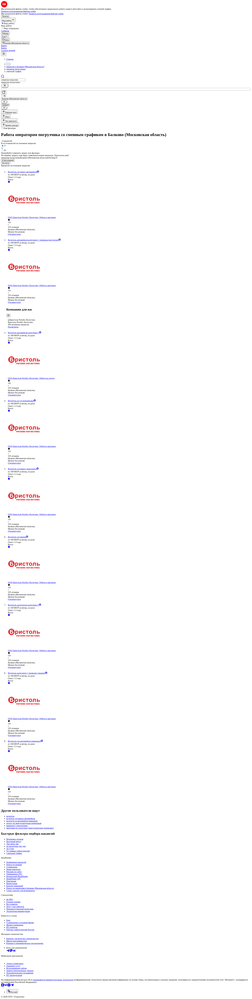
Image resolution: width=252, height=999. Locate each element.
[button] (4, 46)
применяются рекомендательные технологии (53, 980)
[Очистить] (4, 86)
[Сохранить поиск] (3, 93)
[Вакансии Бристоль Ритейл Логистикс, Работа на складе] (128, 360)
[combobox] (13, 79)
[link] (5, 39)
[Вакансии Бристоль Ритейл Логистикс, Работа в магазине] (128, 199)
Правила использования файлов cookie (46, 14)
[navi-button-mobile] (3, 54)
